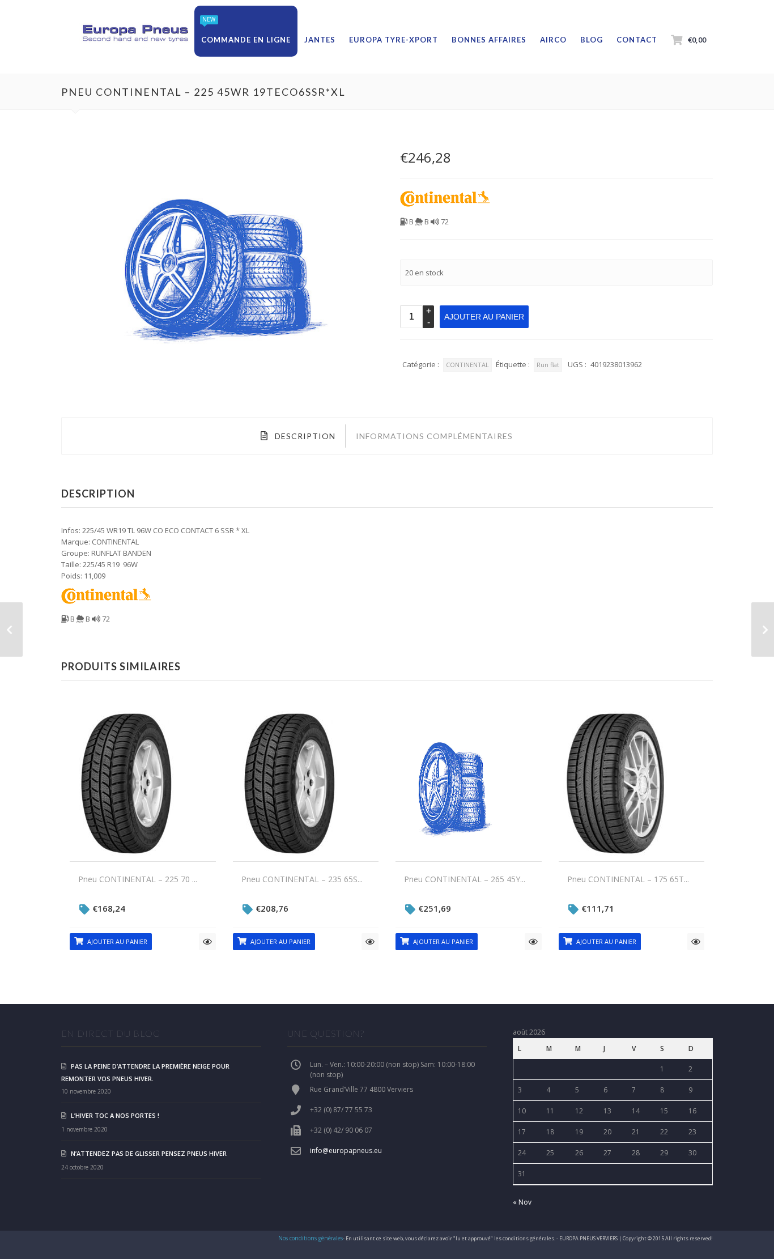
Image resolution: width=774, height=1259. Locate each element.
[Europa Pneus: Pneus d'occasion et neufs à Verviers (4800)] (135, 34)
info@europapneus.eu (346, 1150)
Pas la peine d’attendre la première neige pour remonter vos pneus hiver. (145, 1072)
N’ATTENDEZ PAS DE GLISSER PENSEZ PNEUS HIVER (149, 1153)
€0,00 (697, 40)
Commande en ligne (246, 39)
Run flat (548, 364)
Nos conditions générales (310, 1238)
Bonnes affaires (489, 39)
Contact (636, 39)
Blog (591, 39)
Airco (553, 39)
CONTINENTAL (467, 364)
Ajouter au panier (484, 316)
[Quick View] (207, 941)
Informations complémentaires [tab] (434, 436)
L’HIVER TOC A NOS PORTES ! (115, 1115)
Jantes (319, 39)
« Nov (522, 1202)
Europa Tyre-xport (393, 39)
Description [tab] (304, 436)
